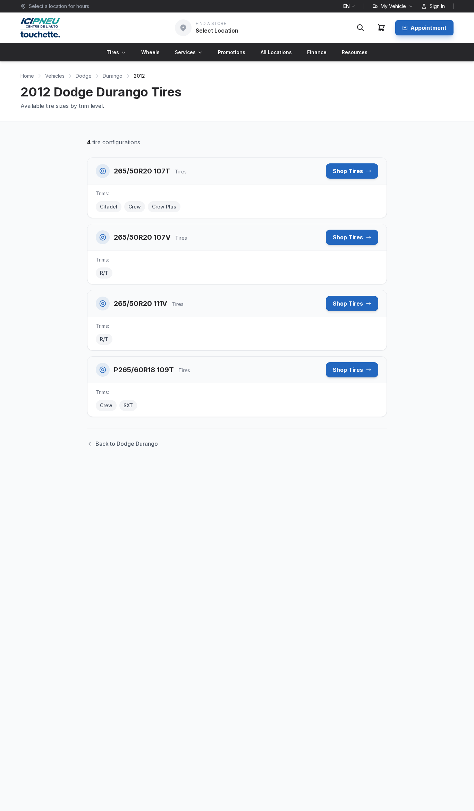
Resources (354, 52)
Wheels (150, 52)
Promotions (231, 52)
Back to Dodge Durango (126, 443)
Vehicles (55, 76)
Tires (113, 52)
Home (27, 76)
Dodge (84, 76)
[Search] (360, 28)
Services (185, 52)
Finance (317, 52)
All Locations (276, 52)
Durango (112, 76)
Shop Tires (348, 171)
